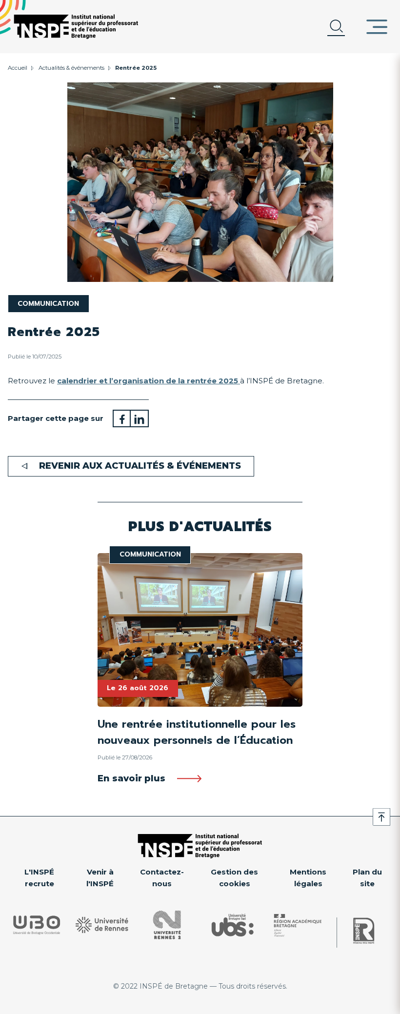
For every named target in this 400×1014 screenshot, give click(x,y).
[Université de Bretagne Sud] (232, 924)
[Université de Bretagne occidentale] (36, 925)
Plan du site (367, 877)
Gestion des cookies (234, 877)
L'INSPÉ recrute (39, 877)
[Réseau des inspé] (364, 931)
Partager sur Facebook (122, 419)
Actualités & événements (71, 67)
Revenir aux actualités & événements (140, 465)
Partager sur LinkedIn (140, 419)
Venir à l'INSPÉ (100, 877)
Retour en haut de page (381, 817)
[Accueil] (76, 26)
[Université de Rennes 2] (167, 924)
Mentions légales (308, 877)
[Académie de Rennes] (298, 925)
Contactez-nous (162, 877)
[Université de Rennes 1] (102, 925)
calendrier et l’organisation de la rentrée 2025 (148, 380)
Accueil (17, 67)
